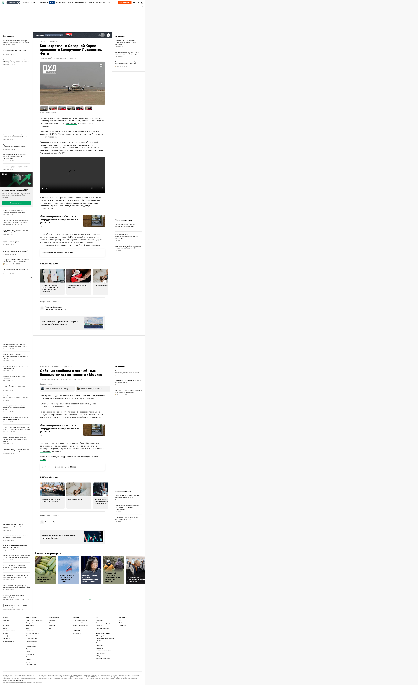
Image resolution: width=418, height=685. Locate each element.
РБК (41, 226)
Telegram (52, 625)
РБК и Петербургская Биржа (11, 599)
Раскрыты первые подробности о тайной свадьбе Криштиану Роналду (127, 371)
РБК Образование (8, 641)
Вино (116, 385)
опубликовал (71, 123)
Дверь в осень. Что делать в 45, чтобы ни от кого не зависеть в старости (128, 62)
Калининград (30, 636)
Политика (6, 139)
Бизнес (5, 628)
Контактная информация (103, 623)
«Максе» (73, 466)
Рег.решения (100, 645)
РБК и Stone (6, 380)
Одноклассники (54, 623)
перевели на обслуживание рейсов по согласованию (70, 413)
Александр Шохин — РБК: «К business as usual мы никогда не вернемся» (128, 391)
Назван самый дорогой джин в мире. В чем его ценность (128, 381)
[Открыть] (16, 3)
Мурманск (29, 662)
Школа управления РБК (103, 658)
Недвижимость (119, 56)
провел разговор (82, 233)
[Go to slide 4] (71, 108)
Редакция (99, 625)
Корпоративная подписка (80, 625)
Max (71, 253)
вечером (85, 445)
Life (116, 375)
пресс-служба (97, 120)
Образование (7, 254)
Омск (27, 628)
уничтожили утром (59, 445)
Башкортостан (30, 631)
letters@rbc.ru (20, 680)
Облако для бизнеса (102, 636)
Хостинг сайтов (100, 643)
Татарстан (29, 649)
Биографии (6, 636)
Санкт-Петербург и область (34, 620)
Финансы (5, 390)
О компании (99, 620)
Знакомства (99, 648)
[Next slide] (88, 83)
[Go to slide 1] (44, 108)
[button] (134, 2)
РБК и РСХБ (6, 44)
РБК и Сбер (6, 540)
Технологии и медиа (9, 609)
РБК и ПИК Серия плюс (10, 224)
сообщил (62, 398)
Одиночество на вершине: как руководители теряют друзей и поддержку (125, 42)
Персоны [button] (55, 301)
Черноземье (30, 654)
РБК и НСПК (6, 149)
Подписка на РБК (77, 623)
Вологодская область (32, 633)
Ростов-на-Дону (31, 646)
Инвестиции (6, 64)
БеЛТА (62, 152)
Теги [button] (48, 301)
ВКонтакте (52, 620)
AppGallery (122, 625)
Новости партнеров (48, 553)
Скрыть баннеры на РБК (79, 620)
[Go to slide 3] (62, 108)
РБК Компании (100, 653)
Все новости (8, 36)
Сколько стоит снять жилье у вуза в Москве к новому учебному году (127, 53)
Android (121, 623)
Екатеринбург (30, 623)
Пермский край (31, 644)
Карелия (28, 659)
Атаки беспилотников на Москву (51, 366)
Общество (6, 54)
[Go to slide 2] (53, 108)
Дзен (50, 628)
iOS (120, 620)
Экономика (6, 431)
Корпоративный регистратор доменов (105, 639)
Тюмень (28, 651)
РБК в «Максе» (49, 263)
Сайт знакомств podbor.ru (104, 651)
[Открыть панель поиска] (138, 2)
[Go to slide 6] (88, 108)
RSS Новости (76, 633)
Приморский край (31, 664)
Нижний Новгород (31, 641)
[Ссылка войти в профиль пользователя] (142, 2)
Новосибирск (30, 625)
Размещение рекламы (102, 628)
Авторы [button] (42, 301)
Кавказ (28, 657)
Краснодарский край (32, 638)
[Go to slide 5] (80, 108)
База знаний (6, 638)
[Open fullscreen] (101, 65)
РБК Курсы (99, 656)
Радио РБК (11, 2)
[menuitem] (29, 2)
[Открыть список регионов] (134, 2)
